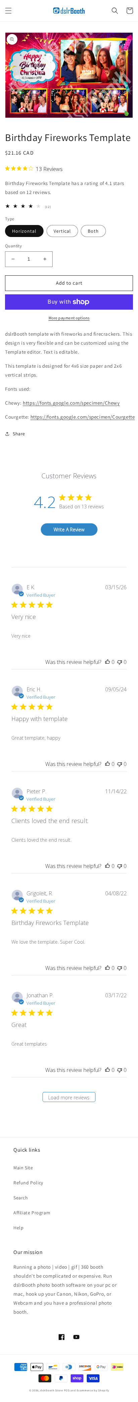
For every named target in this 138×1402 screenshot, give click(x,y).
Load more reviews (68, 1097)
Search (20, 1198)
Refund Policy (28, 1183)
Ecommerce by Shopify (93, 1390)
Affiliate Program (31, 1213)
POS (67, 1390)
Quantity (13, 246)
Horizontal (24, 231)
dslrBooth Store (51, 1390)
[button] (8, 10)
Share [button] (19, 434)
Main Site (23, 1168)
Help (18, 1228)
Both (93, 231)
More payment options (69, 317)
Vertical (62, 231)
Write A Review (69, 529)
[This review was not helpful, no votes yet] (119, 662)
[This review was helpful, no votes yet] (107, 662)
